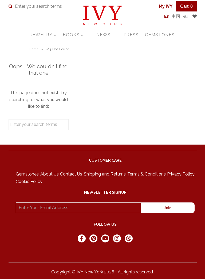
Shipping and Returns (105, 174)
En (166, 16)
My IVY (165, 6)
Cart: (186, 6)
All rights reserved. (136, 271)
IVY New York (90, 271)
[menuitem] (43, 34)
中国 (176, 16)
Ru (185, 16)
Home (34, 49)
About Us (49, 174)
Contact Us (71, 174)
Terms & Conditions (146, 174)
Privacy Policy (181, 174)
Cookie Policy (29, 181)
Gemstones (27, 174)
